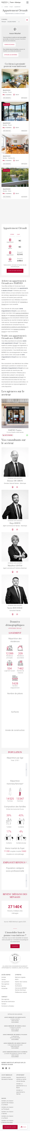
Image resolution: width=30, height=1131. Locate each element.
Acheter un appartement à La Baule (21, 1085)
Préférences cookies (21, 992)
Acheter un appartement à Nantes (20, 1092)
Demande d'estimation (8, 1001)
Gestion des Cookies (21, 982)
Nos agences (5, 984)
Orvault (11, 6)
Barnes (4, 986)
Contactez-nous (9, 44)
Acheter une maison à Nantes (7, 1112)
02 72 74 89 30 (8, 435)
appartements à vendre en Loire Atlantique (14, 327)
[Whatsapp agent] (17, 487)
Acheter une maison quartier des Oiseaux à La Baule (8, 1102)
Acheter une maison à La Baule (7, 1117)
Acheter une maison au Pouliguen (7, 1108)
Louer (18, 234)
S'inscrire (15, 946)
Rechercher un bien (10, 1127)
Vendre (4, 979)
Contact (4, 1004)
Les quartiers (5, 982)
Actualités (4, 988)
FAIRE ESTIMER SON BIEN (15, 270)
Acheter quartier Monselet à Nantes (7, 1078)
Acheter (6, 6)
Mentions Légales (20, 977)
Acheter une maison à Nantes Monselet (7, 1121)
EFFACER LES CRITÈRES (10, 54)
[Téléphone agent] (12, 487)
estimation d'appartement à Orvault (13, 377)
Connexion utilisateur (8, 1006)
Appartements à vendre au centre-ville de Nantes (21, 1079)
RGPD (16, 979)
